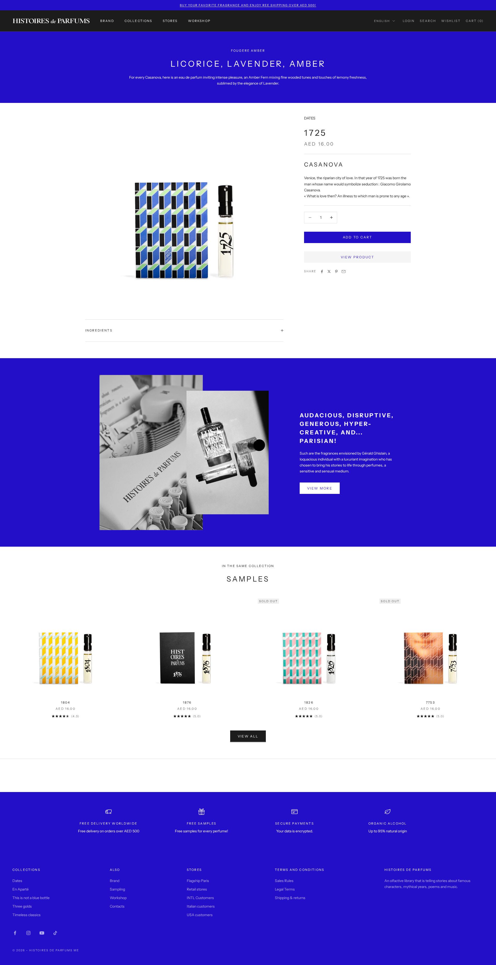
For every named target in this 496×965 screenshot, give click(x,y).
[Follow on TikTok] (55, 933)
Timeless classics (26, 915)
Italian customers (201, 906)
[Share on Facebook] (322, 271)
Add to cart (357, 237)
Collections (138, 21)
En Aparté (20, 889)
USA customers (200, 915)
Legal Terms (285, 889)
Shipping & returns (290, 897)
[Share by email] (344, 271)
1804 (65, 702)
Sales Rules (284, 880)
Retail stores (197, 889)
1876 (187, 702)
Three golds (22, 906)
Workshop (199, 21)
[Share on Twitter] (329, 271)
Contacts (117, 906)
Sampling (117, 889)
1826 (308, 702)
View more (319, 488)
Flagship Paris (198, 880)
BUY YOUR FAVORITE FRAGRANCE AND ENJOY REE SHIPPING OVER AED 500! (248, 5)
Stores (170, 21)
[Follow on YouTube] (41, 933)
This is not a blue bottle (31, 897)
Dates (17, 880)
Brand (107, 21)
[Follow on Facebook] (15, 933)
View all (248, 736)
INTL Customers (200, 897)
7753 (430, 702)
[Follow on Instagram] (28, 933)
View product (357, 257)
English (382, 21)
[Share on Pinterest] (336, 271)
